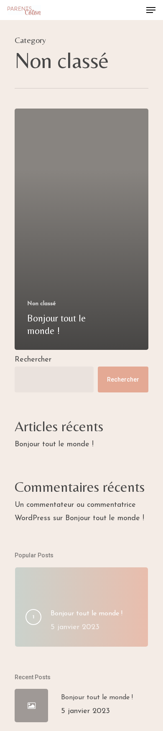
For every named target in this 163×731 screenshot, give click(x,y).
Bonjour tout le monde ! (54, 444)
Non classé (41, 304)
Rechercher (33, 360)
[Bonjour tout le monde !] (81, 229)
